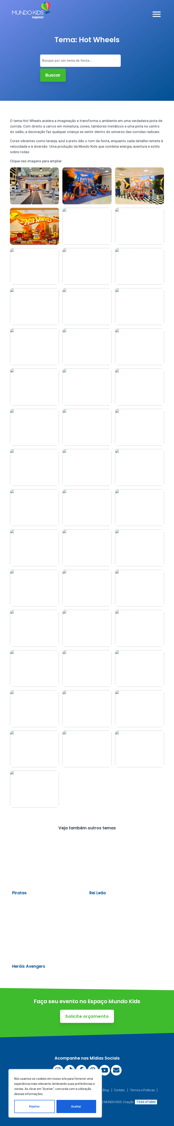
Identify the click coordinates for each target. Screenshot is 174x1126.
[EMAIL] (116, 1070)
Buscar (52, 75)
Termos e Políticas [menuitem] (142, 1090)
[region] (55, 1093)
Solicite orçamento (87, 1016)
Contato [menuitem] (119, 1090)
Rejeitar (34, 1106)
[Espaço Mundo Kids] (31, 16)
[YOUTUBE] (104, 1070)
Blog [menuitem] (106, 1090)
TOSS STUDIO (146, 1102)
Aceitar (76, 1106)
